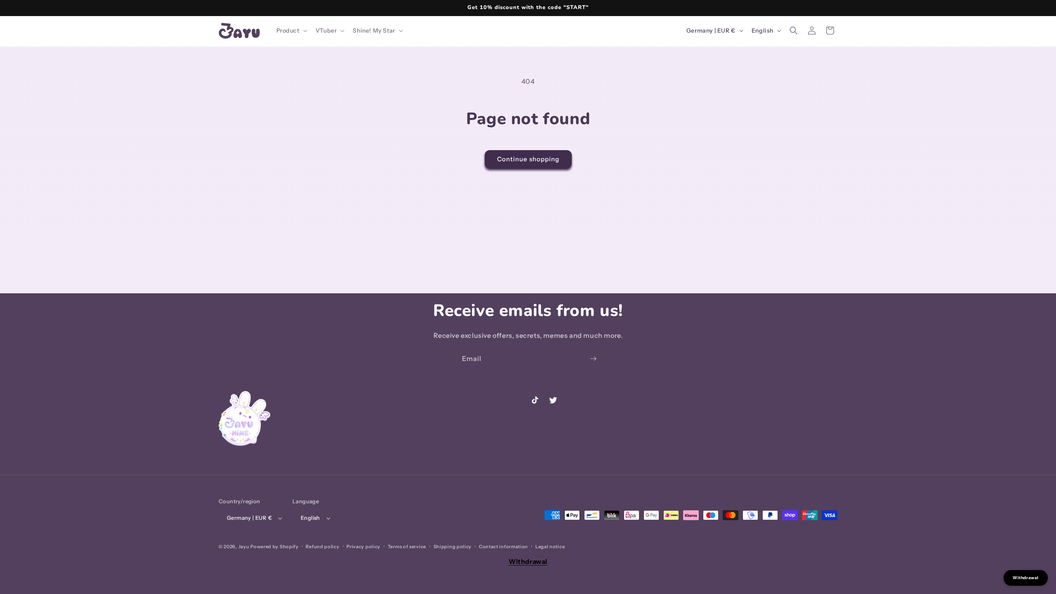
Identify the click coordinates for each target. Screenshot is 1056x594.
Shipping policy (453, 546)
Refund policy (322, 546)
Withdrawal (528, 561)
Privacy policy (363, 546)
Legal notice (550, 546)
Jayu (244, 546)
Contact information (503, 546)
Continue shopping (528, 159)
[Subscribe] (593, 358)
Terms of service (407, 546)
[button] (291, 30)
